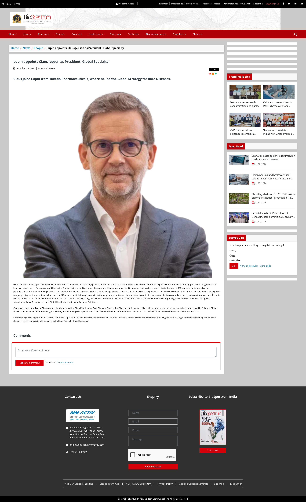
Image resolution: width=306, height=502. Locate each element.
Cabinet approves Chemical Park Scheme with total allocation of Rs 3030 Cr (278, 104)
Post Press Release (211, 3)
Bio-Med (132, 34)
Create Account (65, 362)
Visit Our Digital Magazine (78, 483)
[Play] (216, 73)
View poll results (249, 265)
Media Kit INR (192, 3)
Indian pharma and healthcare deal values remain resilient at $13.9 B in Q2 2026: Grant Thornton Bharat (271, 176)
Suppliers (178, 34)
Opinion (60, 34)
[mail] (210, 73)
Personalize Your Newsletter (236, 3)
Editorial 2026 (146, 3)
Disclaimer (236, 483)
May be (236, 260)
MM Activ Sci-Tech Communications (152, 498)
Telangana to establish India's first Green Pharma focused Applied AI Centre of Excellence (279, 132)
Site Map (219, 483)
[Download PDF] (213, 73)
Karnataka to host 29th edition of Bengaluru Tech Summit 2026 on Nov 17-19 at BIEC (272, 214)
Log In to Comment (29, 362)
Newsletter (162, 3)
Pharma (42, 34)
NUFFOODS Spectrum (138, 483)
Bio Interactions (155, 34)
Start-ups (115, 34)
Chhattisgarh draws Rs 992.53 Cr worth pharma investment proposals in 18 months (273, 195)
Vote (234, 266)
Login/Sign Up (272, 3)
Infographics (177, 3)
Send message (153, 466)
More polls (265, 265)
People (38, 48)
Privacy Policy (165, 483)
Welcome (126, 3)
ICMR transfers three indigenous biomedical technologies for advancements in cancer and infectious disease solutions (245, 132)
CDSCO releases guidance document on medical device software (273, 157)
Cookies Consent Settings (193, 483)
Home (12, 34)
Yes (234, 251)
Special (76, 34)
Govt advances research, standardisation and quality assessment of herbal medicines (244, 104)
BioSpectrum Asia (109, 483)
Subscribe (258, 3)
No (233, 255)
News (26, 34)
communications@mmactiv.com (86, 444)
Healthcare (95, 34)
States (196, 34)
